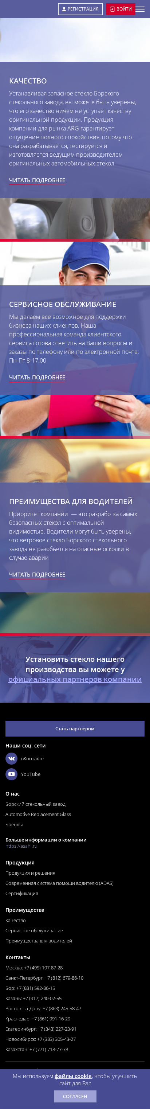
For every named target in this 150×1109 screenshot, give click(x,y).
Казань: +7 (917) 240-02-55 (33, 998)
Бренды (14, 824)
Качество (15, 920)
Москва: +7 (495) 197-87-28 (34, 967)
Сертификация (21, 893)
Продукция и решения (30, 873)
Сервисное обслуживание (34, 930)
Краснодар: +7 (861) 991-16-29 (37, 1018)
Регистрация (83, 9)
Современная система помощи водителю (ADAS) (59, 883)
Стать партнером (75, 728)
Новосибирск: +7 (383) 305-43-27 (40, 1039)
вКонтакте (32, 758)
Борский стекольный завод (35, 804)
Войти (124, 9)
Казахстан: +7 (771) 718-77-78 (36, 1049)
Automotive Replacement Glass (38, 814)
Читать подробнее (37, 180)
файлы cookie (73, 1075)
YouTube (30, 774)
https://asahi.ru (21, 846)
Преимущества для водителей (38, 940)
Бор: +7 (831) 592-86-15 (30, 988)
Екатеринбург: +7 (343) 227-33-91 (40, 1029)
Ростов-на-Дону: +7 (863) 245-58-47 (43, 1008)
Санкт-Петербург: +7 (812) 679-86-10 (44, 978)
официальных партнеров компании (75, 679)
